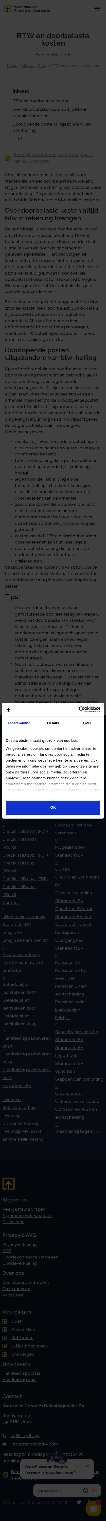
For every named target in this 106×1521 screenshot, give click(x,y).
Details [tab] (53, 723)
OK (53, 807)
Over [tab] (87, 723)
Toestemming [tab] (19, 723)
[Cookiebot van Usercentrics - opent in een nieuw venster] (78, 709)
